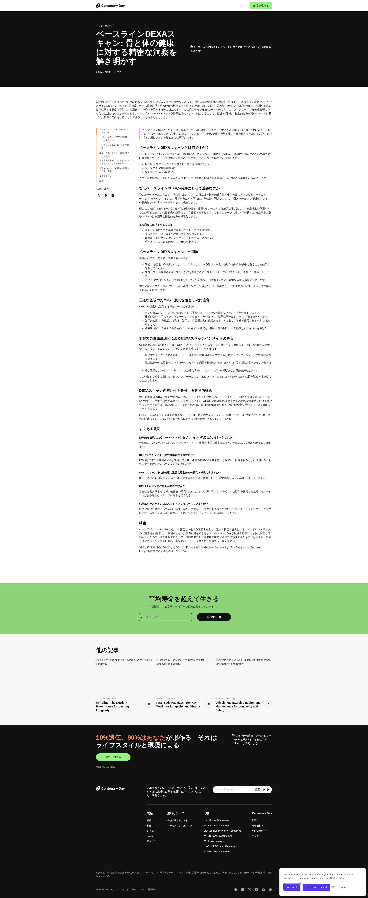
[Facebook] (235, 890)
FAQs (150, 836)
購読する (212, 617)
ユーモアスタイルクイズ (179, 825)
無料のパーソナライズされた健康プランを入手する (205, 541)
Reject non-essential (316, 887)
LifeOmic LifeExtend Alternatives (220, 846)
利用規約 (152, 889)
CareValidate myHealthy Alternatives (222, 831)
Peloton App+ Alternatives (217, 825)
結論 (101, 181)
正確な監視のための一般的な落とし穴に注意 (114, 154)
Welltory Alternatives (214, 841)
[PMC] (228, 418)
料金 (149, 825)
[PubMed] (150, 408)
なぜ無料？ (257, 825)
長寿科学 (109, 26)
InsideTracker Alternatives (217, 851)
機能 (149, 820)
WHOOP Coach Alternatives (218, 836)
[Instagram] (242, 890)
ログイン (151, 841)
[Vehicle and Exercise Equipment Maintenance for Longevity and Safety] (268, 704)
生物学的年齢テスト (177, 820)
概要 (254, 820)
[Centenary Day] (110, 5)
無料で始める (261, 5)
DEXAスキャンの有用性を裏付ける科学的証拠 (114, 169)
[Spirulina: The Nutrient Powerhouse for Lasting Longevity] (148, 704)
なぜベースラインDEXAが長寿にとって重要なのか (114, 138)
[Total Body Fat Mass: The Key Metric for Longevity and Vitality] (208, 704)
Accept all (292, 887)
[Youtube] (263, 890)
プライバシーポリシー (133, 889)
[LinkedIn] (256, 890)
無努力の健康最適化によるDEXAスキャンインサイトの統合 (114, 162)
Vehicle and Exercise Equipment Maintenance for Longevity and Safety (238, 706)
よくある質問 (105, 176)
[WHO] (206, 400)
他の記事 (107, 650)
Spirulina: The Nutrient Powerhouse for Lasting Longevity (112, 706)
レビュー (151, 831)
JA (241, 5)
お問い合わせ (259, 831)
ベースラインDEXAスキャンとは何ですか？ (114, 131)
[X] (249, 890)
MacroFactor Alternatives (216, 820)
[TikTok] (270, 890)
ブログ (99, 26)
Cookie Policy (337, 878)
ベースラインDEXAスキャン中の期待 (114, 146)
